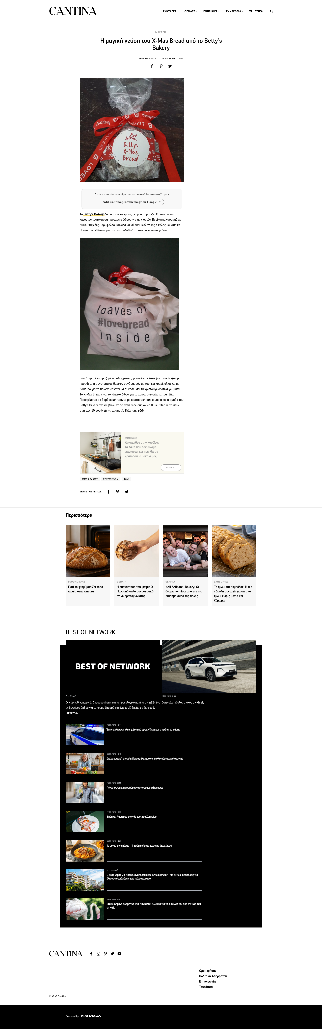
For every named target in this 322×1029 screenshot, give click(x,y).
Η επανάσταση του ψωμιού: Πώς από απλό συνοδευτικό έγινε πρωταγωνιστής (135, 591)
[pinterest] (161, 66)
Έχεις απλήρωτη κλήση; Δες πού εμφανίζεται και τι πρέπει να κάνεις (143, 729)
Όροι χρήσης (207, 971)
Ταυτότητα (206, 987)
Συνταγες (169, 11)
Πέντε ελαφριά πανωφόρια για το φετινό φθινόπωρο (135, 787)
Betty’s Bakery (90, 479)
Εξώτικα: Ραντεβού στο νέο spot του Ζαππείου (131, 816)
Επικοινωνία (207, 981)
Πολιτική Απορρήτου (213, 976)
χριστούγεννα (110, 479)
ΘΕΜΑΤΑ (121, 581)
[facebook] (152, 66)
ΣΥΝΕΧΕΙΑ (169, 467)
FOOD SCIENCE (76, 581)
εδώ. (141, 410)
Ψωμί (126, 479)
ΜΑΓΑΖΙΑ (161, 32)
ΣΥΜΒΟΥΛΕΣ (221, 581)
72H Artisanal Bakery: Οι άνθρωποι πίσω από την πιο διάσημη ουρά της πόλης (184, 591)
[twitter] (170, 66)
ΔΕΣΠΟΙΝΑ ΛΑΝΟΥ (147, 58)
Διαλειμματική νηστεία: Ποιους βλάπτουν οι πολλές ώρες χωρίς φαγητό (145, 758)
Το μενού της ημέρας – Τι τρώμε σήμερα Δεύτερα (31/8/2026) (139, 845)
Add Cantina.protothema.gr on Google (130, 202)
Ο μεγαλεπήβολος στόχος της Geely (183, 702)
